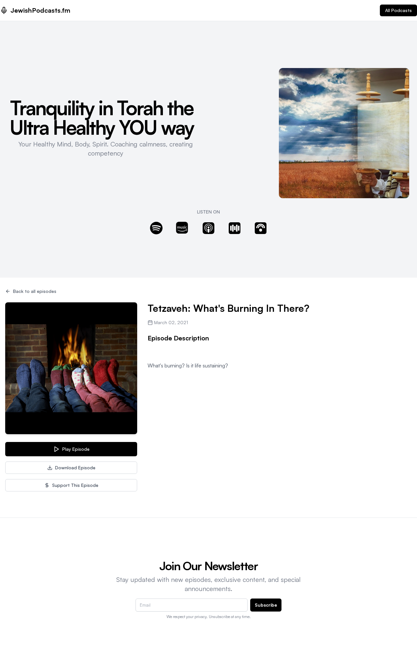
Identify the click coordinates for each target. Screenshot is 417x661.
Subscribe (266, 605)
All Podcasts (398, 10)
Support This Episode (75, 485)
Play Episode (76, 449)
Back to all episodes (34, 291)
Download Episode (75, 467)
